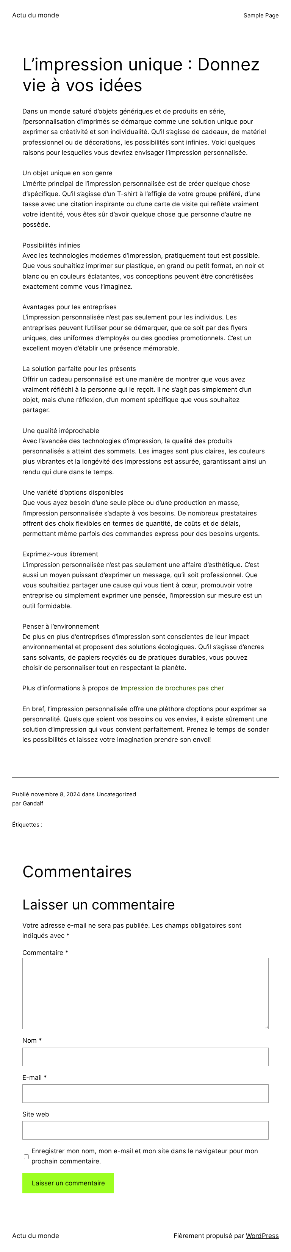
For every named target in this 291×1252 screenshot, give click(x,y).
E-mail (34, 1077)
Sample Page (261, 15)
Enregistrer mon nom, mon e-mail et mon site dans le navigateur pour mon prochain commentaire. (144, 1156)
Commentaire (45, 952)
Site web (35, 1114)
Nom (32, 1040)
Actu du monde (35, 15)
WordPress (262, 1236)
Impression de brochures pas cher (172, 688)
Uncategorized (116, 794)
